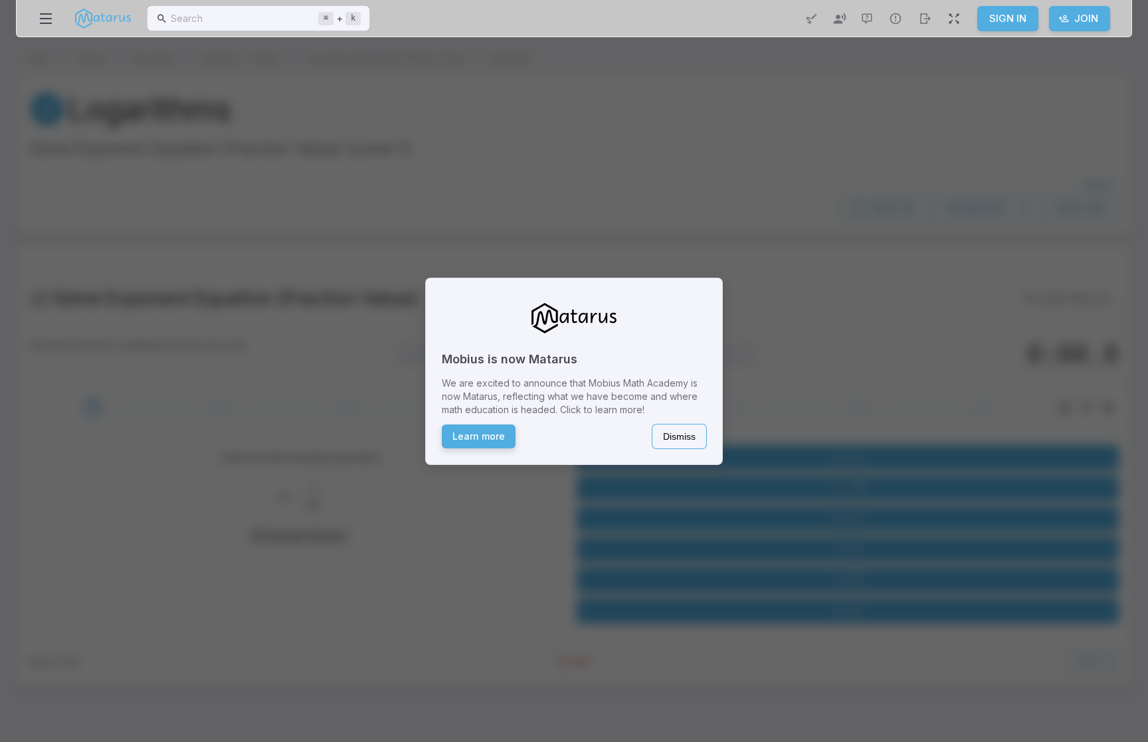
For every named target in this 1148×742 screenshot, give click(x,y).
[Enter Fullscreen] (954, 18)
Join (1086, 18)
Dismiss (679, 436)
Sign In (1007, 18)
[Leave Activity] (924, 18)
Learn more (478, 436)
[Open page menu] (46, 18)
